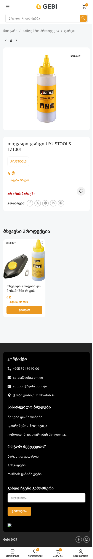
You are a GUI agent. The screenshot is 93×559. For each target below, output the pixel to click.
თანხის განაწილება (25, 474)
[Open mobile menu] (7, 6)
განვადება (17, 465)
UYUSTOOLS (18, 161)
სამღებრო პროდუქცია (40, 31)
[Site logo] (46, 6)
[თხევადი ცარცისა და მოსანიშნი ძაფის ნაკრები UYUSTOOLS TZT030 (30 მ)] (24, 260)
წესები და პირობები (25, 417)
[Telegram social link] (61, 203)
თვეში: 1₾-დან (20, 180)
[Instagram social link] (86, 539)
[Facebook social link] (30, 203)
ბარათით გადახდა (23, 456)
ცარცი (69, 31)
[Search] (83, 18)
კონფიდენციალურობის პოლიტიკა (37, 434)
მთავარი (10, 31)
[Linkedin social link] (53, 203)
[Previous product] (5, 40)
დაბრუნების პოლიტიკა (27, 426)
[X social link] (37, 203)
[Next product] (16, 40)
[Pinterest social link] (45, 203)
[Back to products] (11, 40)
